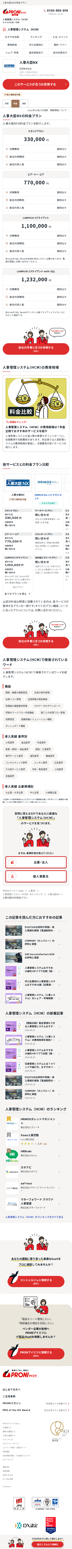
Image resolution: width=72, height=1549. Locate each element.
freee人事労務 (30, 1135)
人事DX (31, 890)
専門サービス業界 (14, 756)
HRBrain (26, 1151)
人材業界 (58, 769)
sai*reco (26, 1183)
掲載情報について (47, 110)
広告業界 (58, 762)
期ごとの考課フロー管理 (53, 712)
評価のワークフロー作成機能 (20, 712)
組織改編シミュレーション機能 (36, 719)
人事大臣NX (28, 63)
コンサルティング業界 (16, 762)
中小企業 (34, 792)
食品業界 (25, 742)
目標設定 (10, 719)
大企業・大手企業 (14, 792)
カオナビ (26, 1167)
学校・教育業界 (39, 769)
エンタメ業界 (40, 762)
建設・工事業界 (43, 749)
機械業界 (50, 756)
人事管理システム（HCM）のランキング (23, 894)
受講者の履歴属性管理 (16, 705)
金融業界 (10, 776)
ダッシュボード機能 (15, 726)
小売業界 (10, 742)
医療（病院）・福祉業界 (17, 749)
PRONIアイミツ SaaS (13, 890)
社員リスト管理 (13, 699)
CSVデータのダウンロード (47, 705)
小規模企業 (51, 792)
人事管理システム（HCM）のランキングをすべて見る (34, 1217)
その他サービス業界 (15, 769)
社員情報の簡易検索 (37, 699)
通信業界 (34, 756)
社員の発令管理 (42, 692)
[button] (36, 862)
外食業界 (41, 742)
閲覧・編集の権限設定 (16, 692)
